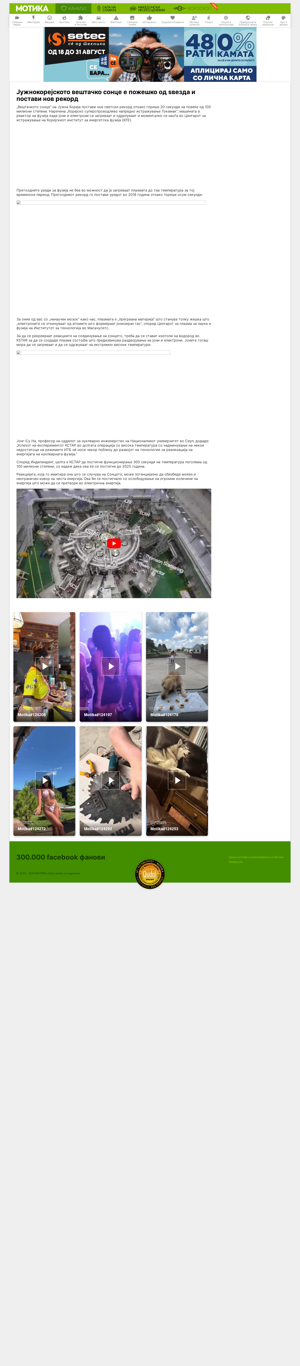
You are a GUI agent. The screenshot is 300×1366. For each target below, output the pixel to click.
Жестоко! (116, 22)
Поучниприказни (268, 23)
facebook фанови (60, 857)
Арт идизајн (284, 23)
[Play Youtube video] (113, 543)
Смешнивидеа (17, 23)
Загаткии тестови (81, 23)
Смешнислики (132, 23)
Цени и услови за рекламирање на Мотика (256, 857)
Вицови (49, 22)
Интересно (149, 22)
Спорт (209, 22)
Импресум (235, 862)
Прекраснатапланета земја (248, 23)
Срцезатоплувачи (172, 22)
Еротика (64, 22)
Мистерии (33, 22)
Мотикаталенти (194, 23)
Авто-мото (98, 22)
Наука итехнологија (226, 23)
